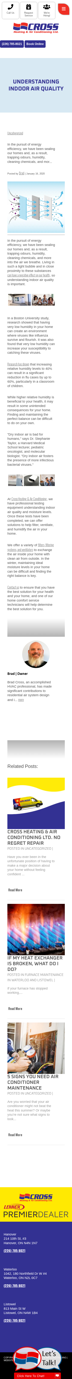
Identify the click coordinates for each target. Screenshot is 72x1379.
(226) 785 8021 (14, 1250)
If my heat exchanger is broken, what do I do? (35, 964)
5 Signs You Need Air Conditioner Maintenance (33, 1082)
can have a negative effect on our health (28, 275)
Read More (15, 889)
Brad (21, 173)
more (21, 699)
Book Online (35, 44)
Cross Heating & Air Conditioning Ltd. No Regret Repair (33, 837)
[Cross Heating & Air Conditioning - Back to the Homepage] (36, 28)
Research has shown (18, 364)
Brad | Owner (17, 674)
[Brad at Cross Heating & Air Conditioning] (36, 654)
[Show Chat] (57, 1375)
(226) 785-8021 (12, 44)
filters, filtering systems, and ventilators (30, 547)
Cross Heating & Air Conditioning (29, 498)
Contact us (13, 587)
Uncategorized (15, 133)
